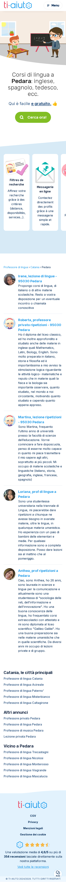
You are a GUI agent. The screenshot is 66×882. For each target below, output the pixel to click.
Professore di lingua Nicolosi (23, 758)
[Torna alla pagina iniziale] (18, 5)
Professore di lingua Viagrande (25, 770)
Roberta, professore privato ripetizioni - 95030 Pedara (39, 325)
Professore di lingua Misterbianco (27, 697)
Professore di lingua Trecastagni (26, 752)
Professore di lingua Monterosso (26, 764)
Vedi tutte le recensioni (33, 867)
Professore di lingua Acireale (24, 684)
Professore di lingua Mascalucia (25, 776)
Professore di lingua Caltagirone (26, 703)
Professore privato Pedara (22, 718)
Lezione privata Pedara (20, 736)
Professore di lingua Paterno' (24, 690)
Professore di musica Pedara (23, 730)
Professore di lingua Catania (23, 678)
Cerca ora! (37, 117)
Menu (55, 5)
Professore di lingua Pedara (23, 724)
